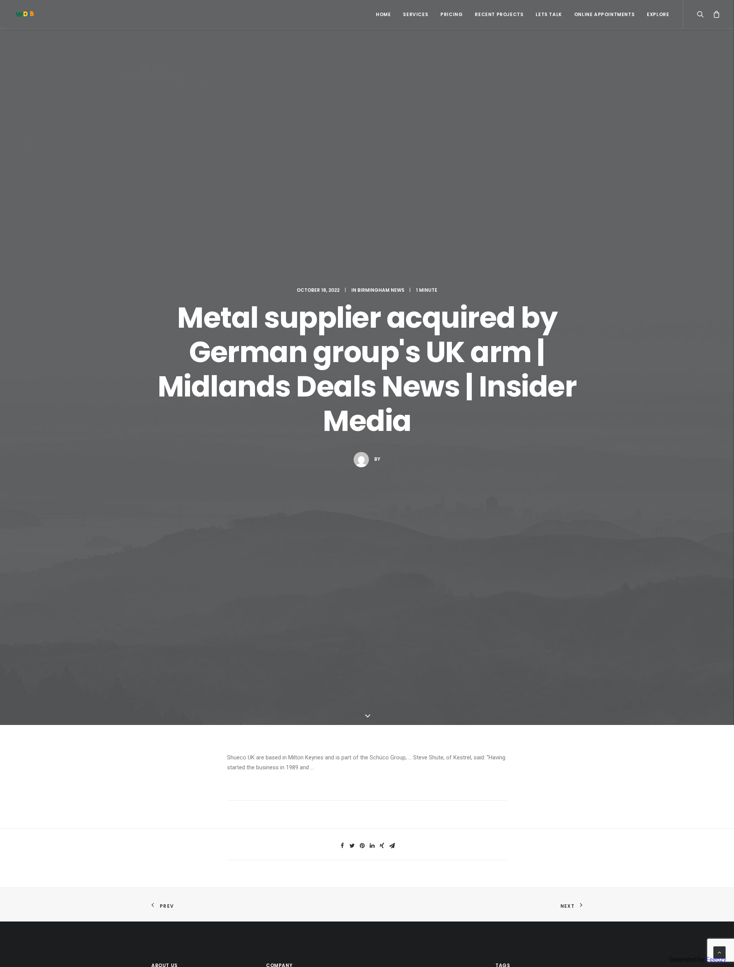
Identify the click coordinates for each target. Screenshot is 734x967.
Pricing (451, 14)
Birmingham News (380, 290)
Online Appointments (604, 14)
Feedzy (716, 959)
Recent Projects (499, 14)
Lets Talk (549, 14)
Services (415, 14)
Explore (658, 14)
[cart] (714, 14)
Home (383, 14)
